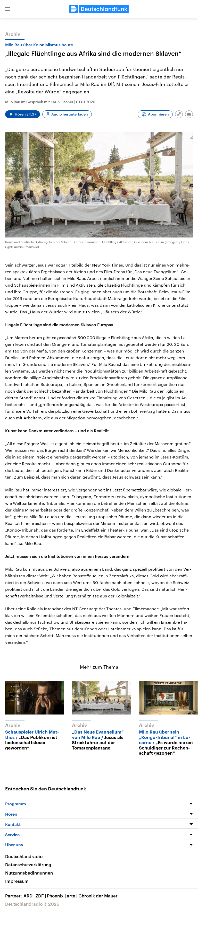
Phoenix (56, 895)
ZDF (41, 895)
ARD (29, 895)
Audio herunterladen (69, 114)
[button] (7, 9)
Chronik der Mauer (98, 895)
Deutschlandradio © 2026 (32, 903)
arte (72, 895)
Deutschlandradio (24, 856)
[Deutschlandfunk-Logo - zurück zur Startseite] (99, 9)
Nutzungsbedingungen (29, 872)
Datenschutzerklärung (28, 864)
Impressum (17, 881)
